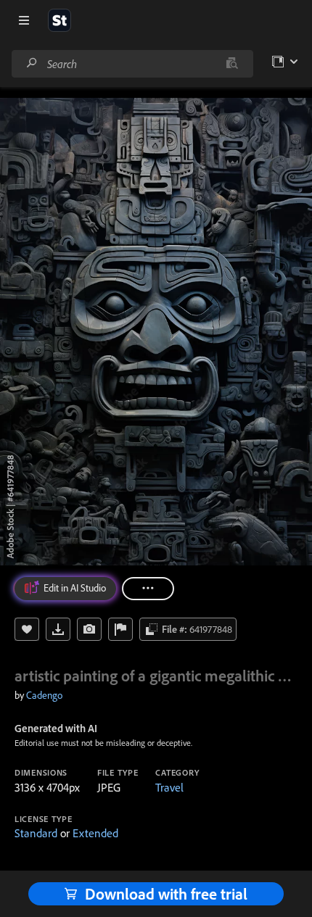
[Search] (32, 63)
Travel (169, 787)
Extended (95, 833)
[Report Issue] (120, 629)
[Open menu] (24, 20)
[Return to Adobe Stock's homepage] (59, 20)
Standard (36, 833)
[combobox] (132, 63)
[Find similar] (232, 64)
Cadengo (44, 695)
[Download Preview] (58, 629)
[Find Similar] (89, 629)
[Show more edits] (148, 588)
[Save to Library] (27, 629)
